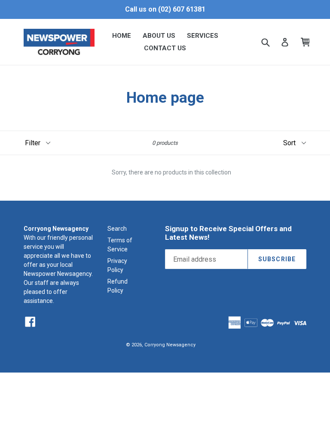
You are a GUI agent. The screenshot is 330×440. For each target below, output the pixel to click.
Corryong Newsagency (170, 345)
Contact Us (165, 48)
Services (202, 36)
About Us (159, 36)
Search (117, 228)
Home (121, 36)
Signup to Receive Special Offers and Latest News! (228, 232)
